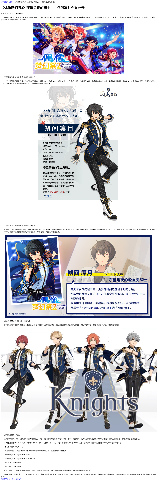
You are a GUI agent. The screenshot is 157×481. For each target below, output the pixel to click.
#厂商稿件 (17, 479)
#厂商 (11, 479)
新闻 (10, 2)
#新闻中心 (5, 479)
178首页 (4, 2)
